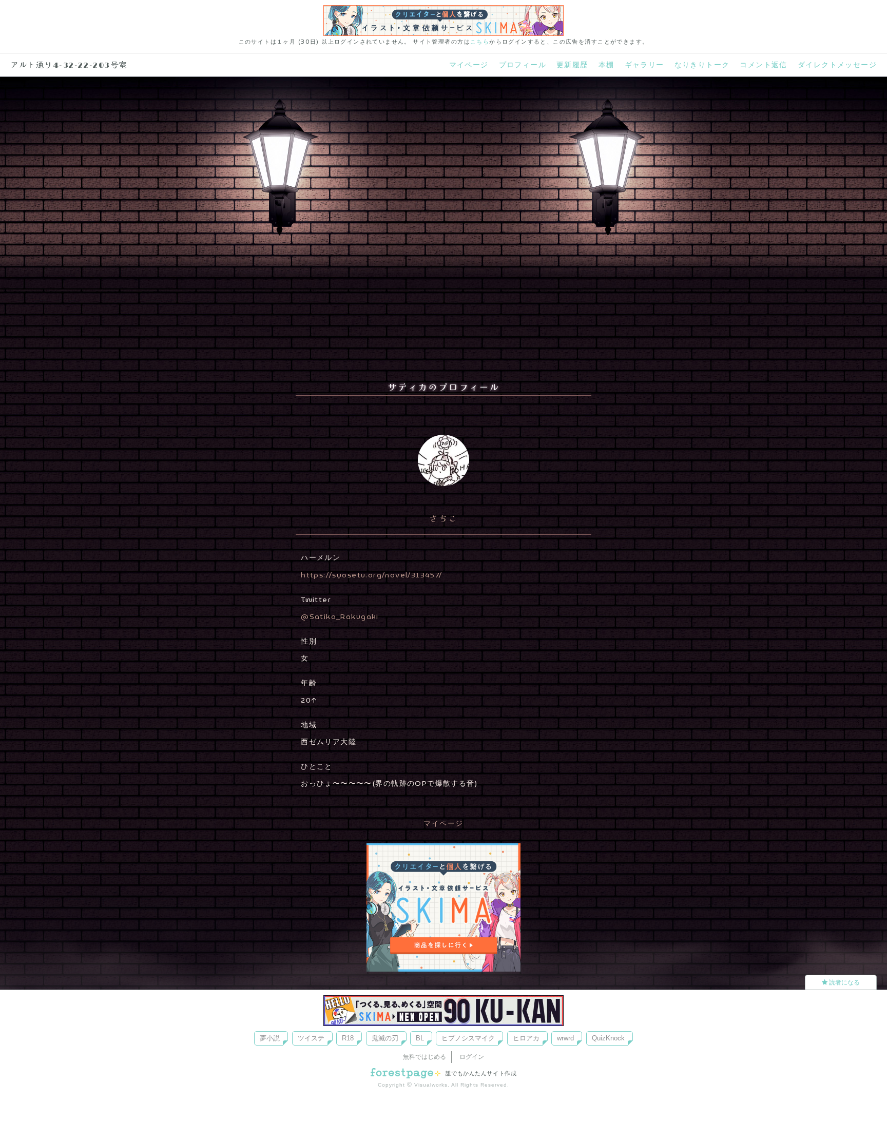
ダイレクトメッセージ (837, 64)
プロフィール (522, 64)
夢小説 (270, 1038)
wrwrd (565, 1038)
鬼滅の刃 (385, 1038)
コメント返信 (763, 64)
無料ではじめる (424, 1056)
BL (420, 1038)
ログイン (471, 1056)
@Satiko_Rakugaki (340, 616)
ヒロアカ (526, 1038)
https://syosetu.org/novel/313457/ (371, 575)
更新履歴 (572, 64)
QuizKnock (608, 1038)
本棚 (606, 64)
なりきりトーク (702, 64)
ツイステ (311, 1038)
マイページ (469, 64)
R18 (348, 1038)
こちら (479, 41)
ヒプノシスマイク (468, 1038)
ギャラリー (644, 64)
